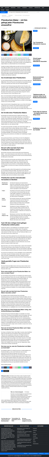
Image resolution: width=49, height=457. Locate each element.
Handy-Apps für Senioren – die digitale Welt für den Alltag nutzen (40, 113)
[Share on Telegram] (24, 55)
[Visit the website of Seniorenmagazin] (1, 404)
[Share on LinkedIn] (8, 55)
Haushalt (31, 7)
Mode (43, 7)
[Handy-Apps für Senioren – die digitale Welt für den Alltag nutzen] (40, 105)
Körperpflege (37, 7)
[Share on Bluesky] (27, 55)
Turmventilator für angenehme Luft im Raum (16, 419)
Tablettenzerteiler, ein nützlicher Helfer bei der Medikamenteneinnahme (39, 96)
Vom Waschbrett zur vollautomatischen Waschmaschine (5, 420)
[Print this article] (16, 55)
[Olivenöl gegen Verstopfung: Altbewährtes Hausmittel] (40, 52)
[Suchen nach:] (42, 12)
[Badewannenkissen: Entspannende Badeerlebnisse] (40, 70)
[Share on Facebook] (2, 55)
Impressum (41, 453)
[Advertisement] (40, 20)
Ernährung (13, 7)
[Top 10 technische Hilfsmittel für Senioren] (40, 35)
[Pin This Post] (11, 55)
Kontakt (46, 453)
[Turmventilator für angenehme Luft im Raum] (16, 414)
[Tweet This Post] (5, 55)
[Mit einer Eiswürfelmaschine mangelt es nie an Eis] (27, 414)
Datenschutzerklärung (33, 453)
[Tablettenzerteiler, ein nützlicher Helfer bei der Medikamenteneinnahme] (40, 88)
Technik (34, 441)
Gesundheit (24, 7)
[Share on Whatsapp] (19, 55)
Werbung (25, 453)
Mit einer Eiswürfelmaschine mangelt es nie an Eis (27, 420)
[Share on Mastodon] (22, 55)
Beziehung (7, 7)
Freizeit (18, 7)
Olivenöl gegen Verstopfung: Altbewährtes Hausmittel (40, 60)
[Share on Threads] (30, 55)
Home (2, 7)
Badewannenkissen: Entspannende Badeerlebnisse (38, 78)
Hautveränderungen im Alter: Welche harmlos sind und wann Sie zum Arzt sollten (23, 436)
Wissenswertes (35, 443)
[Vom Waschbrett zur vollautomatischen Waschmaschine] (6, 414)
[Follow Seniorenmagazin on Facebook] (3, 404)
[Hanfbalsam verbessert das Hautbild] (40, 122)
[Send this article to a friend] (13, 55)
